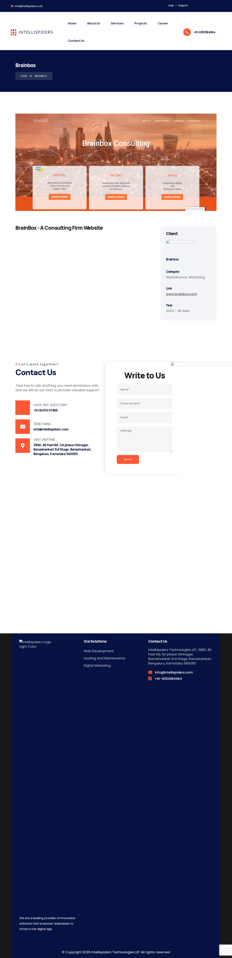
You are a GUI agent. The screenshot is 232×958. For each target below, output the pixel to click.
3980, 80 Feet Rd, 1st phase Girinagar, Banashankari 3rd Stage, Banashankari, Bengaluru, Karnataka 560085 (180, 656)
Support (183, 5)
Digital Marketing (97, 665)
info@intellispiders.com (28, 6)
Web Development (99, 651)
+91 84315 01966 (46, 410)
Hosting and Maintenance (104, 658)
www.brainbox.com (181, 294)
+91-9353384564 (204, 32)
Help (171, 5)
